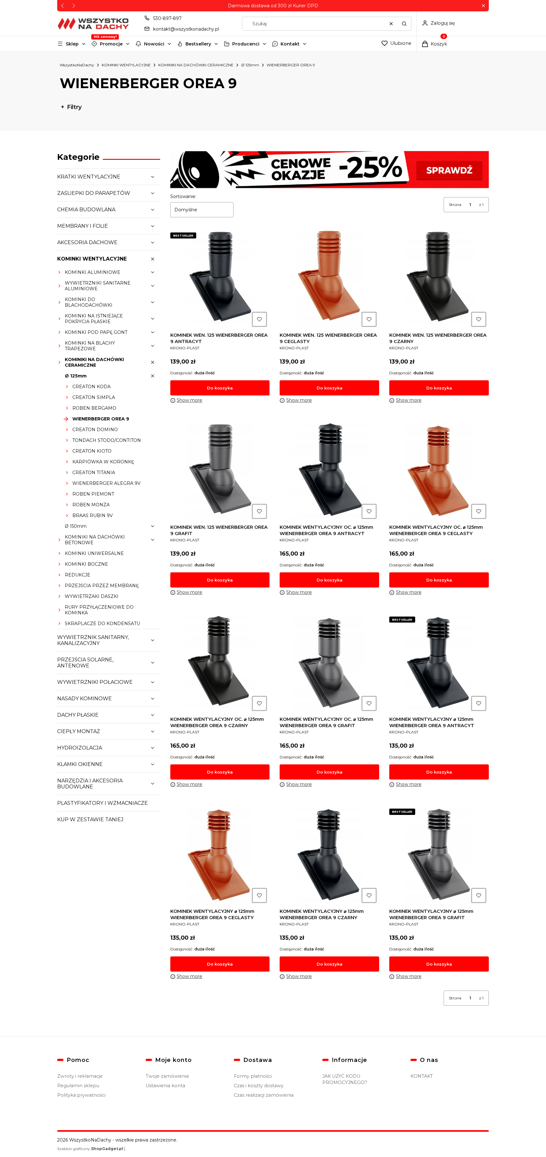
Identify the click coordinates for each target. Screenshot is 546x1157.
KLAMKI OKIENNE (80, 764)
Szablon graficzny (90, 1148)
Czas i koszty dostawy (258, 1085)
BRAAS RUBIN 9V (92, 515)
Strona (455, 204)
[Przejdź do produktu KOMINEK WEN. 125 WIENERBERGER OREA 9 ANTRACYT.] (220, 279)
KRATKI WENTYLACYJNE (88, 177)
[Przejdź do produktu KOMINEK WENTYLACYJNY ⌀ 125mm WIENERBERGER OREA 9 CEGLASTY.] (220, 856)
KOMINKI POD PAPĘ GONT (96, 332)
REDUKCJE (77, 575)
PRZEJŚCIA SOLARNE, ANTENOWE (85, 663)
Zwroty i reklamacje (80, 1076)
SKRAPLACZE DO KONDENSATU (102, 623)
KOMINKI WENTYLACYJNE (126, 65)
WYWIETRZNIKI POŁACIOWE (95, 682)
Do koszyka (220, 387)
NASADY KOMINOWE (84, 699)
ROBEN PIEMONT (93, 494)
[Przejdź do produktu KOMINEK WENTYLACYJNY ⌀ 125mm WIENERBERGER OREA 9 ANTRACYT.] (439, 664)
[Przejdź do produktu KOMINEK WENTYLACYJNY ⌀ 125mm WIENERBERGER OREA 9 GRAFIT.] (439, 856)
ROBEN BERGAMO (94, 408)
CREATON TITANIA (93, 472)
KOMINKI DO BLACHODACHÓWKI (88, 302)
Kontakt (290, 44)
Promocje (111, 44)
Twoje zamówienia (167, 1076)
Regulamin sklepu (78, 1085)
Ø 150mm (76, 526)
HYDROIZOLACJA (79, 748)
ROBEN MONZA (91, 505)
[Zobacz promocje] (329, 169)
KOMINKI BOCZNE (86, 564)
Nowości (154, 44)
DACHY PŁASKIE (78, 715)
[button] (483, 6)
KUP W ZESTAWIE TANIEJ (90, 820)
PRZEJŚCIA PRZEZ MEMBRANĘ (102, 585)
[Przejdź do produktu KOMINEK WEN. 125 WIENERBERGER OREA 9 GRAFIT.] (220, 471)
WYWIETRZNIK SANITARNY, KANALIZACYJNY (93, 640)
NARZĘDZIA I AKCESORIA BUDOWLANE (90, 784)
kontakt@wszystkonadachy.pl (186, 29)
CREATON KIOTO (92, 451)
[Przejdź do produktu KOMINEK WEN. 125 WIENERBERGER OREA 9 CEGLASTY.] (329, 279)
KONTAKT (421, 1076)
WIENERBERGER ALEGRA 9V (106, 483)
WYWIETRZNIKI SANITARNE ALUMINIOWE (97, 286)
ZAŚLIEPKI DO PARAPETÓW (93, 193)
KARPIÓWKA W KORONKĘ (103, 462)
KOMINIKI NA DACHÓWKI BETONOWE (95, 539)
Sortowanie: (183, 196)
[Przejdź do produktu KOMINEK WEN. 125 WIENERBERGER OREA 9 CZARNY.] (439, 279)
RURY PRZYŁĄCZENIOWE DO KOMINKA (99, 610)
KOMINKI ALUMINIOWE (92, 272)
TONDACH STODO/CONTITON (106, 440)
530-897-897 (167, 18)
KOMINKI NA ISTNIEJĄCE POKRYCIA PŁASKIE (94, 318)
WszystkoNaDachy (77, 65)
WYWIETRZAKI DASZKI (91, 596)
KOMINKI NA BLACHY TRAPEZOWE (90, 346)
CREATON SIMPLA (93, 397)
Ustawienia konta (165, 1085)
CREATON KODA (91, 386)
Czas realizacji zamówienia (264, 1095)
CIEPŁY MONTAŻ (78, 731)
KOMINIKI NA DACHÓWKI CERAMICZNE (196, 65)
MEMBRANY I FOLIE (82, 226)
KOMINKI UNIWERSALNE (94, 553)
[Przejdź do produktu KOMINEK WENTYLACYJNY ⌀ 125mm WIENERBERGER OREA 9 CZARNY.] (329, 856)
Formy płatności (253, 1076)
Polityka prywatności (81, 1095)
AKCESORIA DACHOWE (87, 242)
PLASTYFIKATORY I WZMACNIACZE (102, 803)
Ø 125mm (250, 65)
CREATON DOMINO (95, 429)
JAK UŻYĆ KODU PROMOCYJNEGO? (344, 1079)
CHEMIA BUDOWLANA (86, 210)
